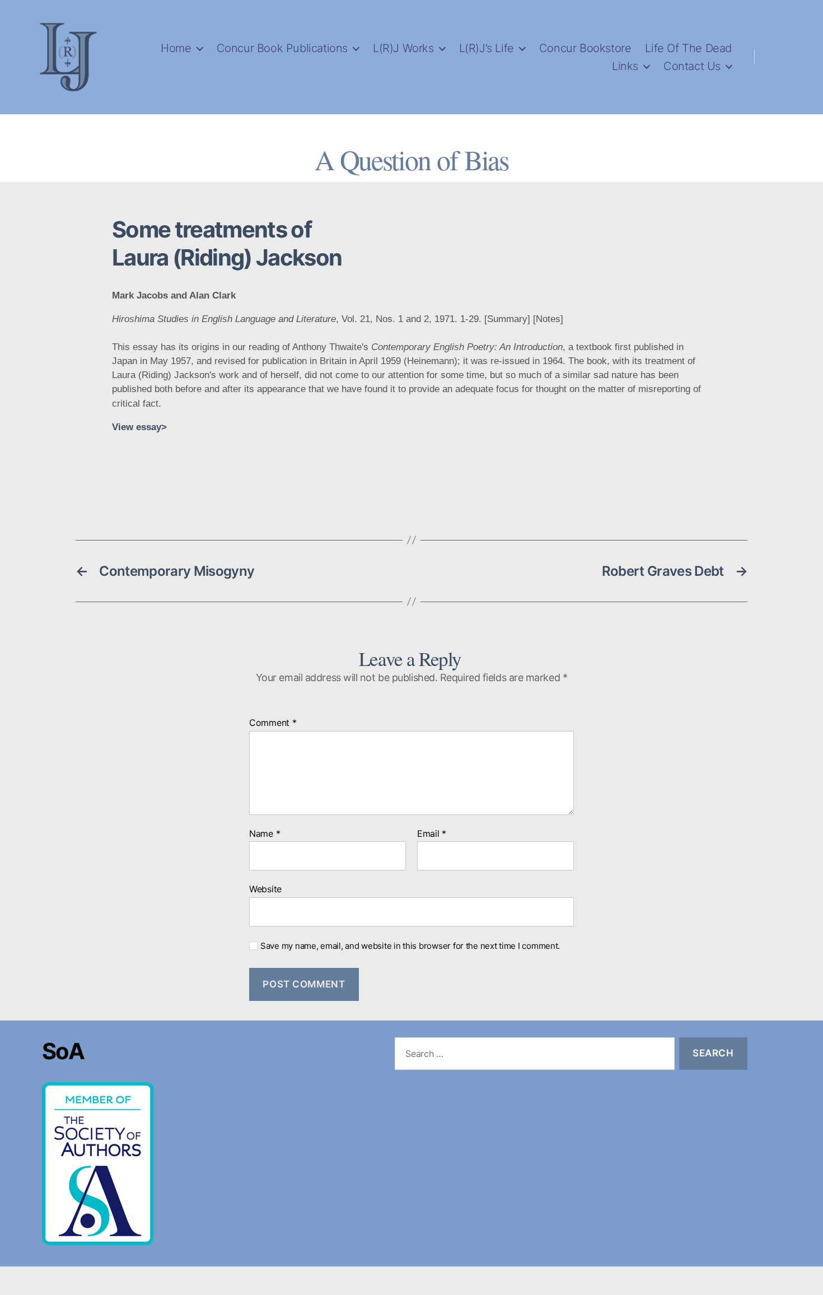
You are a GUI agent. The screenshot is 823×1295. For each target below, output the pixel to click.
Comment (273, 723)
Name (264, 834)
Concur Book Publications (282, 48)
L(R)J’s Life (486, 48)
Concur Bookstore (585, 48)
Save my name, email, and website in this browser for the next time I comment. (410, 946)
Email (431, 834)
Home (176, 48)
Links (625, 66)
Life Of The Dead (688, 48)
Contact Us (692, 66)
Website (265, 889)
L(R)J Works (403, 48)
